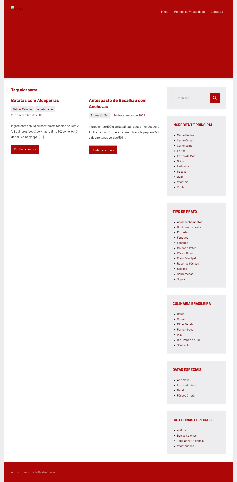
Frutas (181, 150)
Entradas (183, 232)
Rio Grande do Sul (188, 339)
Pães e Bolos (185, 253)
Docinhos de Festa (189, 227)
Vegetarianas (45, 109)
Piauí (180, 334)
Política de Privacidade (189, 11)
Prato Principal (186, 258)
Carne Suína (184, 145)
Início (164, 11)
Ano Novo (183, 380)
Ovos (180, 176)
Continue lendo (24, 149)
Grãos (181, 161)
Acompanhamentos (189, 222)
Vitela (180, 187)
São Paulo (183, 345)
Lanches (182, 242)
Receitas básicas (188, 263)
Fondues (182, 237)
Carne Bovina (185, 135)
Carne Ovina (185, 140)
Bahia (180, 314)
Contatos (217, 11)
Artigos (182, 430)
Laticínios (183, 166)
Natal (180, 390)
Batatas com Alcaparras (35, 100)
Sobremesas (185, 273)
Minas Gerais (185, 324)
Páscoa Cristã (186, 395)
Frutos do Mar (100, 115)
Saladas (182, 268)
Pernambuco (185, 329)
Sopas (181, 279)
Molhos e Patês (186, 248)
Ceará (181, 319)
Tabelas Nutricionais (190, 440)
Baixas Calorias (23, 109)
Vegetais (182, 182)
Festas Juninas (187, 385)
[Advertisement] (118, 52)
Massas (181, 171)
